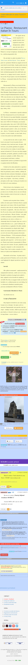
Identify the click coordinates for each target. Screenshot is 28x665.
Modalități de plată (9, 604)
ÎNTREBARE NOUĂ (10, 535)
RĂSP (3, 486)
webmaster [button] (4, 492)
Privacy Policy (7, 616)
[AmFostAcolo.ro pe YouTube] (13, 625)
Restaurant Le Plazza (6, 22)
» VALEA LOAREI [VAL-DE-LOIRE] (12, 8)
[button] (10, 486)
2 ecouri (3, 362)
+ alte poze (8, 428)
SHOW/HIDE (24, 551)
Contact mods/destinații (10, 602)
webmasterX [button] (4, 472)
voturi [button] (3, 446)
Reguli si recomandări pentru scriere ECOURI (10, 546)
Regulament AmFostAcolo (10, 613)
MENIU (3, 16)
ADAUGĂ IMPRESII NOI (6, 529)
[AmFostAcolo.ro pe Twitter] (17, 625)
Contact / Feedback (9, 599)
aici (23, 320)
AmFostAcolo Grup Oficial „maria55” (11, 629)
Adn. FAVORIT (5, 357)
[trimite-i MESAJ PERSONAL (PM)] (10, 472)
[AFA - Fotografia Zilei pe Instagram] (7, 625)
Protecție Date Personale (10, 614)
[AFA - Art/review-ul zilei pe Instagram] (4, 625)
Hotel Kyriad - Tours (14, 60)
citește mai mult (9, 333)
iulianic (6, 37)
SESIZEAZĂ (13, 352)
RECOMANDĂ (6, 43)
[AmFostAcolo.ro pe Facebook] (10, 625)
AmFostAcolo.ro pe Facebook (7, 588)
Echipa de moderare (9, 600)
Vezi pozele (19, 428)
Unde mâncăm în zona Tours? (12, 14)
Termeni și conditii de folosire (11, 611)
